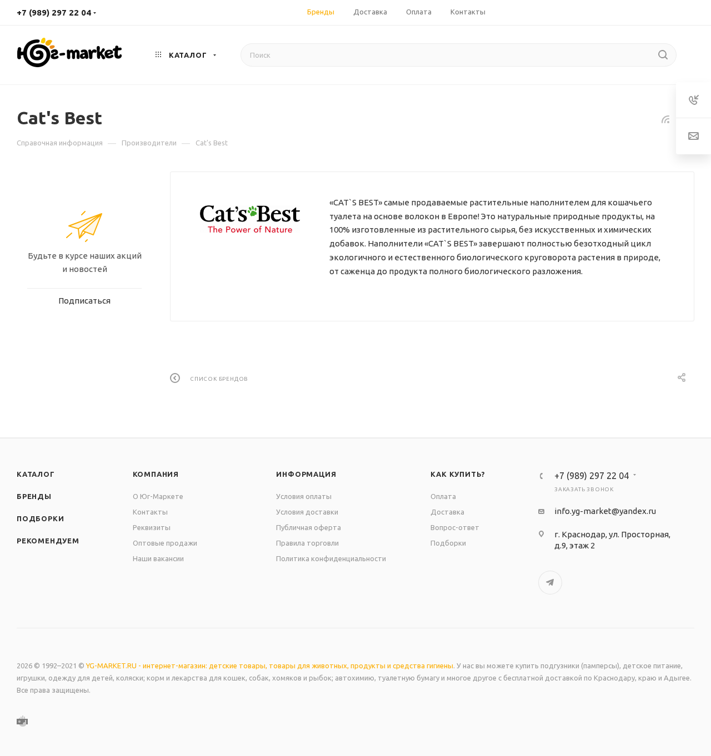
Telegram (550, 582)
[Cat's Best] (250, 219)
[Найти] (663, 55)
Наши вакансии (158, 558)
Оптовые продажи (165, 543)
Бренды (34, 496)
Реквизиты (152, 527)
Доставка (447, 512)
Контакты (150, 512)
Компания (156, 474)
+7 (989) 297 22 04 (54, 12)
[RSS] (665, 119)
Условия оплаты (304, 496)
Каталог (36, 474)
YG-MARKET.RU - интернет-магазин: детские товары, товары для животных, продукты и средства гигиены (269, 665)
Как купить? (457, 474)
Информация (306, 474)
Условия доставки (307, 512)
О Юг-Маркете (158, 496)
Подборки (40, 518)
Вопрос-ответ (454, 527)
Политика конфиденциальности (331, 558)
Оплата (443, 496)
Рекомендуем (48, 541)
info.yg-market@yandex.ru (605, 511)
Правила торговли (307, 543)
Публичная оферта (308, 527)
